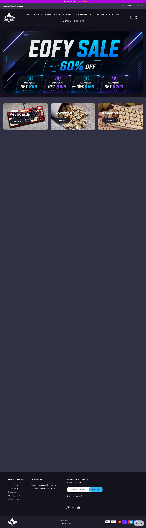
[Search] (136, 17)
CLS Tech (67, 521)
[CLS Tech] (9, 17)
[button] (3, 2)
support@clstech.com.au (48, 485)
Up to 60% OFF (79, 2)
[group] (73, 62)
